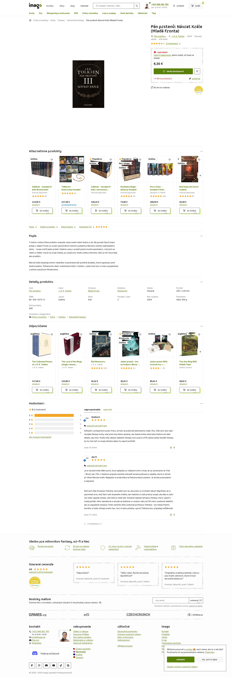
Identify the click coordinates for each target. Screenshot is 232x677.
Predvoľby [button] (210, 652)
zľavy (61, 6)
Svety (32, 13)
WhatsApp (36, 643)
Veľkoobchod (123, 640)
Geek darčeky (127, 13)
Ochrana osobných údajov (129, 634)
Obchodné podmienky (127, 631)
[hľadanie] (137, 6)
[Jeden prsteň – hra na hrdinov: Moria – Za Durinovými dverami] (131, 363)
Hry (40, 13)
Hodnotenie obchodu (171, 643)
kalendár (84, 6)
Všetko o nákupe (80, 631)
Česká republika (83, 649)
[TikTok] (61, 665)
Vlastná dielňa (150, 546)
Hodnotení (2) (85, 227)
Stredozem (122, 291)
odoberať (194, 600)
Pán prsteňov (160, 36)
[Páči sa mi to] (171, 447)
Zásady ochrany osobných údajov (182, 667)
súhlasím (180, 659)
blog (72, 6)
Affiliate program (125, 646)
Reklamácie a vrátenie (83, 640)
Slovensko (81, 652)
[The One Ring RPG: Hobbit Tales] (189, 363)
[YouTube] (54, 665)
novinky (49, 6)
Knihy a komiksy (90, 13)
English (79, 654)
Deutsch (79, 657)
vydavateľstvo (150, 549)
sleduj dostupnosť (175, 71)
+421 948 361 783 (159, 4)
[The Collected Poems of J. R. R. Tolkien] (42, 363)
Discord (35, 640)
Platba (86, 634)
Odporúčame (67, 227)
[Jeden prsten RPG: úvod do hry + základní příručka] (160, 363)
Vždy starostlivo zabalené (191, 546)
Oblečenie (142, 13)
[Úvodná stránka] (30, 20)
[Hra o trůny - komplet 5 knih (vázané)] (160, 186)
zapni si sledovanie (162, 55)
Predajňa (166, 634)
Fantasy (61, 20)
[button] (116, 151)
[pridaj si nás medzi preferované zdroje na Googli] (68, 665)
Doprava (77, 634)
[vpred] (200, 175)
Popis (31, 227)
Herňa (164, 637)
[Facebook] (32, 665)
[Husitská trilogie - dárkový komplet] (131, 186)
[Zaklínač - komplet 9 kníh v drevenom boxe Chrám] (101, 186)
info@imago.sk (38, 637)
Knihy (53, 20)
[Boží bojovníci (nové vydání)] (189, 186)
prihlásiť (180, 6)
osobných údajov (196, 606)
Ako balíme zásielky (82, 637)
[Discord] (46, 665)
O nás (164, 640)
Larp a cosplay (109, 13)
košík (199, 5)
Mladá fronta (93, 291)
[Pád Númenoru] (101, 363)
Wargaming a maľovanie (58, 13)
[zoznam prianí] (197, 71)
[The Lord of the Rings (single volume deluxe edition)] (72, 363)
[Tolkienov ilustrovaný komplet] (72, 186)
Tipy (154, 13)
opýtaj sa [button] (196, 78)
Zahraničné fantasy (75, 20)
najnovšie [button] (107, 409)
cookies (189, 649)
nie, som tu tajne (209, 659)
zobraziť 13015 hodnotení (41, 572)
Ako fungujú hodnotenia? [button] (40, 437)
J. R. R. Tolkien (177, 36)
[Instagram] (39, 665)
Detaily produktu (47, 227)
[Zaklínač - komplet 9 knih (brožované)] (42, 186)
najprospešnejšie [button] (92, 409)
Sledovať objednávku (82, 643)
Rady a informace (125, 637)
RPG (76, 13)
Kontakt (165, 631)
